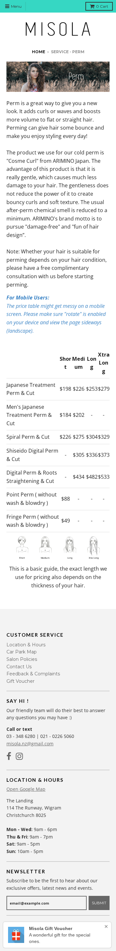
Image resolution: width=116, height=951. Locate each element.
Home (38, 51)
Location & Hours (25, 645)
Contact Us (19, 667)
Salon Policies (21, 659)
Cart (102, 6)
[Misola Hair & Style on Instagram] (19, 756)
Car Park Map (21, 652)
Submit (99, 903)
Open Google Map (25, 789)
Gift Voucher (20, 681)
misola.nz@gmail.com (29, 743)
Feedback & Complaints (33, 674)
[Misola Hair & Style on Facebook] (8, 756)
